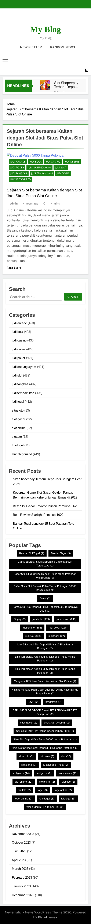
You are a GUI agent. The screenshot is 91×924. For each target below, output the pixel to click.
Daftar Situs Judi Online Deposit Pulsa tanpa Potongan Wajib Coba (45, 576)
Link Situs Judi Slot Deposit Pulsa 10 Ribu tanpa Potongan (45, 646)
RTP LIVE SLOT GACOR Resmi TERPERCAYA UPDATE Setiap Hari (45, 712)
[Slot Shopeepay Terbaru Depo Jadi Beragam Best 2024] (45, 85)
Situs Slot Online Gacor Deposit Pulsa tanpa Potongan (45, 748)
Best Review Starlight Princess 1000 (38, 514)
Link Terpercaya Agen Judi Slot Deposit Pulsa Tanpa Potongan (45, 671)
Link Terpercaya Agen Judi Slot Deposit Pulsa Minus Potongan (45, 658)
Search (73, 297)
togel (43, 790)
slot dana (28, 764)
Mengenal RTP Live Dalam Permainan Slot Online (45, 681)
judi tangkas (18, 173)
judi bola (35, 162)
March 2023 (20, 868)
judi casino (53, 162)
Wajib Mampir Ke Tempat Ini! (44, 807)
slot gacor (18, 419)
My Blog (45, 29)
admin (14, 203)
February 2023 (22, 877)
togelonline (63, 790)
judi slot (60, 167)
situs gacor (28, 722)
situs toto (26, 756)
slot (66, 756)
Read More (14, 268)
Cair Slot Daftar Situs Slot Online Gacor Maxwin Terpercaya (45, 563)
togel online (23, 798)
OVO (34, 701)
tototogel (17, 445)
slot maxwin (67, 773)
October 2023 (21, 842)
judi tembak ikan (42, 173)
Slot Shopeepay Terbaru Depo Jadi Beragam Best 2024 (66, 85)
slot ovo (68, 781)
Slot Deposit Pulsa (56, 764)
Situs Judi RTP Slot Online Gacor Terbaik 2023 (45, 731)
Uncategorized (20, 179)
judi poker (17, 167)
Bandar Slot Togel (31, 553)
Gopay (20, 619)
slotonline (47, 781)
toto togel (46, 798)
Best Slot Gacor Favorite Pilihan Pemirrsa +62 (45, 506)
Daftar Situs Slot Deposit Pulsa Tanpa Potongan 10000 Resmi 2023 (45, 588)
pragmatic (53, 701)
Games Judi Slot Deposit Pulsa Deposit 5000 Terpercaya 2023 (45, 609)
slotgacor (44, 773)
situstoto (17, 410)
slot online (19, 428)
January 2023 (21, 886)
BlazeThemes (47, 917)
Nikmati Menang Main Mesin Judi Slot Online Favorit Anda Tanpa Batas (45, 691)
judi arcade (18, 162)
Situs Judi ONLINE (57, 722)
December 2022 (23, 895)
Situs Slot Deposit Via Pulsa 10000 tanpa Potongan (45, 739)
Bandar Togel (61, 553)
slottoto (17, 436)
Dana (45, 598)
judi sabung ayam (39, 167)
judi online (72, 162)
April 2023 (19, 860)
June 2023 (19, 851)
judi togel (63, 173)
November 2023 (23, 834)
